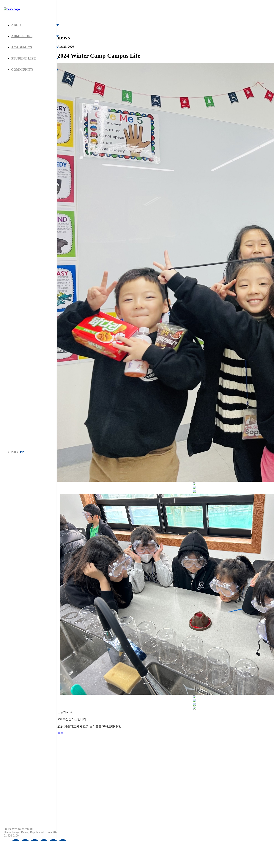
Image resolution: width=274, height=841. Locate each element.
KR (13, 452)
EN (22, 452)
